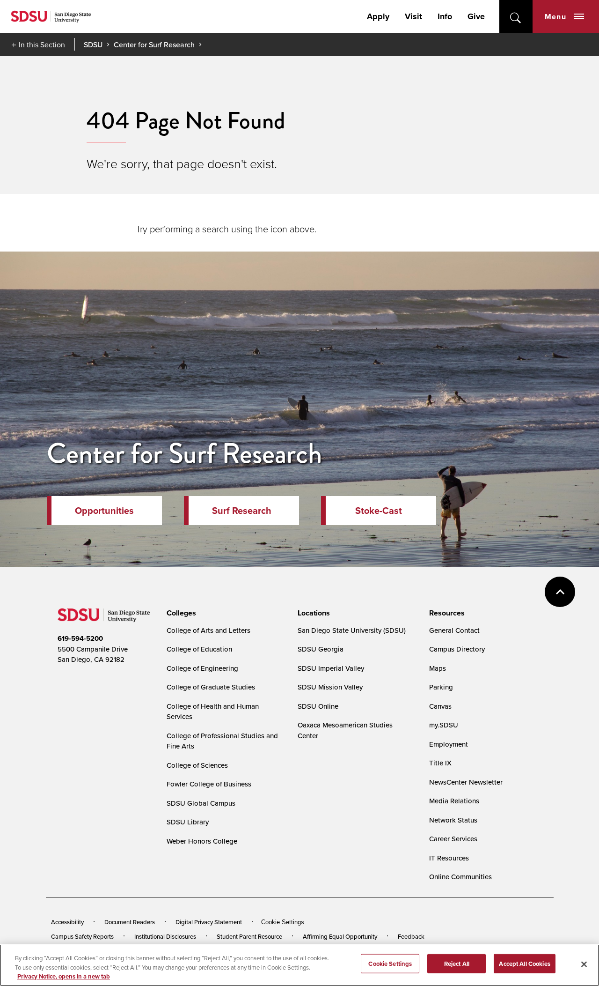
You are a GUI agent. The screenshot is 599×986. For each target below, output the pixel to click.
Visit (413, 16)
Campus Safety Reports (82, 936)
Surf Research (241, 511)
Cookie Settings (282, 922)
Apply (378, 16)
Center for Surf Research (154, 44)
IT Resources (449, 858)
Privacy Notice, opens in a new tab (63, 976)
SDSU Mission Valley (330, 687)
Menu (555, 16)
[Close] (584, 964)
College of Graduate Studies (211, 687)
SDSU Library (188, 822)
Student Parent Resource (249, 936)
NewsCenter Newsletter (466, 782)
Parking (441, 687)
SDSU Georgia (320, 649)
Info (445, 16)
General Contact (454, 630)
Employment (448, 744)
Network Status (453, 820)
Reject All (456, 963)
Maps (437, 668)
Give (476, 16)
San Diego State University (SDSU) (352, 630)
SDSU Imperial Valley (331, 668)
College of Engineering (202, 668)
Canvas (440, 706)
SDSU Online (318, 706)
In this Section (42, 44)
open (516, 16)
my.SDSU (443, 725)
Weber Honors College (202, 841)
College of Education (199, 649)
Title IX (440, 763)
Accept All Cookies (524, 963)
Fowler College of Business (209, 784)
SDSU (93, 44)
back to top (560, 592)
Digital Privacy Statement (208, 922)
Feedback (411, 936)
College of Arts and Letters (208, 630)
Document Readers (129, 922)
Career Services (453, 839)
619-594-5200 (80, 638)
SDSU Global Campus (201, 803)
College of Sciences (197, 765)
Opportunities (104, 511)
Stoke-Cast (378, 511)
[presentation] (180, 613)
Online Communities (460, 877)
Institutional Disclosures (165, 936)
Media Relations (454, 801)
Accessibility (67, 922)
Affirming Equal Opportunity (340, 936)
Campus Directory (457, 649)
